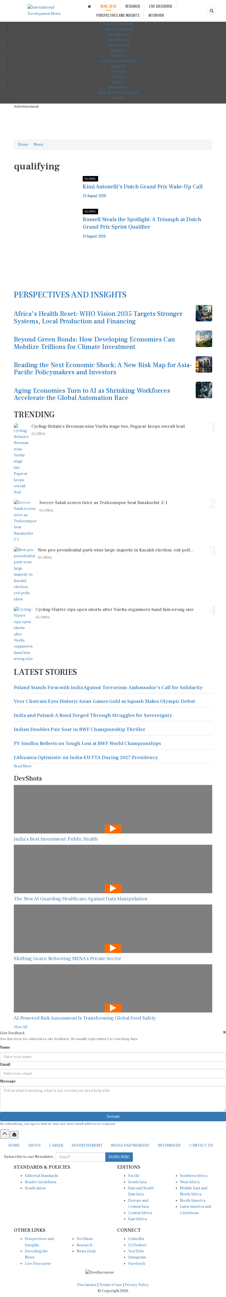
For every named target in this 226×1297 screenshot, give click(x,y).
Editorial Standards (41, 1175)
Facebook (136, 1263)
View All (20, 1027)
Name (5, 1047)
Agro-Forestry (119, 24)
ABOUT (34, 1145)
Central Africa (140, 1213)
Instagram (137, 1257)
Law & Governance (118, 61)
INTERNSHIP (169, 1145)
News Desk (86, 1251)
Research (84, 1245)
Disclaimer (86, 1284)
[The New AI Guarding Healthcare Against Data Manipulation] (113, 869)
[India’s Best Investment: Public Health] (113, 809)
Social (118, 77)
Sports (119, 82)
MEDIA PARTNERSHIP (130, 1145)
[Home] (89, 6)
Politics (118, 56)
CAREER (56, 1145)
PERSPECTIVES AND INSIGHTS (117, 15)
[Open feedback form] (14, 1135)
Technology (118, 35)
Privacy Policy (137, 1284)
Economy (118, 40)
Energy (118, 51)
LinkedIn (136, 1238)
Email (5, 1064)
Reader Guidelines (41, 1182)
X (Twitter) (137, 1245)
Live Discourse (38, 1263)
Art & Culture (118, 30)
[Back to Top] (4, 1134)
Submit (113, 1116)
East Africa (137, 1219)
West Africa (190, 1182)
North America (192, 1200)
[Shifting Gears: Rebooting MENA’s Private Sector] (113, 929)
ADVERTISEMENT (87, 1145)
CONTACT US (201, 1145)
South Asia (137, 1182)
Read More (23, 766)
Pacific (134, 1175)
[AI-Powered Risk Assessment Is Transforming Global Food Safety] (113, 988)
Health (118, 66)
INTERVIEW (156, 15)
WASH (118, 98)
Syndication (35, 1188)
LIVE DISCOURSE (160, 6)
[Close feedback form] (224, 1032)
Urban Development (118, 93)
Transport (119, 88)
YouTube (136, 1251)
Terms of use (111, 1284)
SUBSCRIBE (119, 1157)
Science (119, 72)
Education (119, 45)
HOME (14, 1145)
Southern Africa (193, 1175)
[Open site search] (211, 10)
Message (8, 1081)
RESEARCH (132, 6)
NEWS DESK (108, 6)
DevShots (85, 1238)
